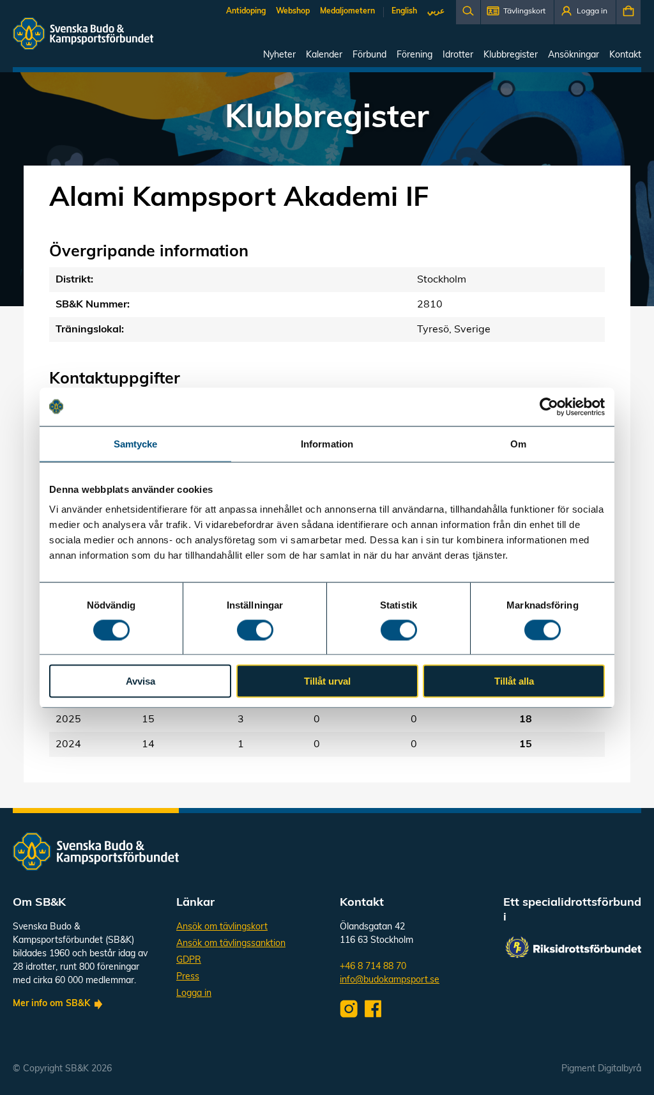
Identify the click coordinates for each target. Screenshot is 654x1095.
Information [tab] (327, 443)
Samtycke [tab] (136, 443)
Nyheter (279, 55)
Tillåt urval (327, 681)
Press (187, 977)
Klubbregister (510, 55)
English (404, 11)
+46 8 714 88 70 (373, 967)
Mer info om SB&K (51, 1004)
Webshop (293, 11)
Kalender (324, 55)
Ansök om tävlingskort (222, 927)
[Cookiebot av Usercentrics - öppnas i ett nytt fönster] (549, 406)
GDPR (188, 960)
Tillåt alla (514, 681)
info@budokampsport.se (389, 980)
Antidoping (246, 11)
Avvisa (140, 681)
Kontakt (625, 55)
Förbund (369, 55)
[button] (517, 12)
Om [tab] (518, 443)
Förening (414, 55)
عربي (436, 11)
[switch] (255, 629)
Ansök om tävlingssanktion (230, 944)
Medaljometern (347, 11)
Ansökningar (573, 55)
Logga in (193, 993)
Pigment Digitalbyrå (601, 1069)
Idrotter (458, 55)
